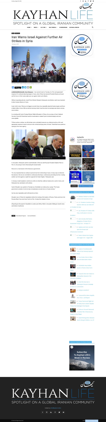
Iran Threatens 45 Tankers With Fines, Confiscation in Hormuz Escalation (82, 213)
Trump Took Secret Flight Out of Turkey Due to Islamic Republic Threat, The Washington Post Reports (82, 303)
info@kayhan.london (56, 408)
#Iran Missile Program (21, 215)
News (35, 27)
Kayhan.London (74, 27)
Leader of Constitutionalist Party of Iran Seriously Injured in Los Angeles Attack (81, 251)
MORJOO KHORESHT (83, 290)
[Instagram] (83, 1)
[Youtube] (93, 1)
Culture (43, 27)
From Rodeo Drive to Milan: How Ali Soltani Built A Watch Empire (81, 259)
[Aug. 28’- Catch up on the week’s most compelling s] (75, 177)
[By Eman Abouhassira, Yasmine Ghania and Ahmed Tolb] (75, 164)
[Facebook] (80, 1)
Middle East (17, 33)
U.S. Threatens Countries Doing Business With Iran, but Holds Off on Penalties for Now (82, 205)
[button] (92, 27)
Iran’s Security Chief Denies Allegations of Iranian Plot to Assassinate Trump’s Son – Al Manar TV (81, 221)
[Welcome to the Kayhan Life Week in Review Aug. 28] (88, 177)
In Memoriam (63, 27)
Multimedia (52, 27)
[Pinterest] (88, 1)
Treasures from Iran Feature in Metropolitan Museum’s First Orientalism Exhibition (82, 276)
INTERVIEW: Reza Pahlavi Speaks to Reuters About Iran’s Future (81, 268)
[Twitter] (91, 1)
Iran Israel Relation (32, 215)
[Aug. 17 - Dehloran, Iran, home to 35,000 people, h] (75, 151)
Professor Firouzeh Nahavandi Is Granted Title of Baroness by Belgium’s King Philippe (82, 312)
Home (28, 27)
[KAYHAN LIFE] (53, 14)
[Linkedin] (85, 1)
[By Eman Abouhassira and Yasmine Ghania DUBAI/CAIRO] (88, 164)
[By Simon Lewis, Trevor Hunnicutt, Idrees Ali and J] (88, 151)
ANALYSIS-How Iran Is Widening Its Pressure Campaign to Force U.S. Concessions (81, 284)
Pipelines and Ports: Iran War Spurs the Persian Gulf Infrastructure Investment (81, 229)
